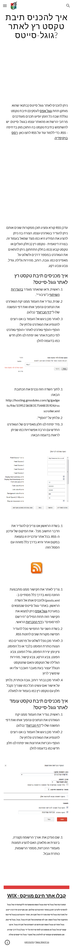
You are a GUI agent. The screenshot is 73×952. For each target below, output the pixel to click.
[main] (36, 26)
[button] (5, 5)
